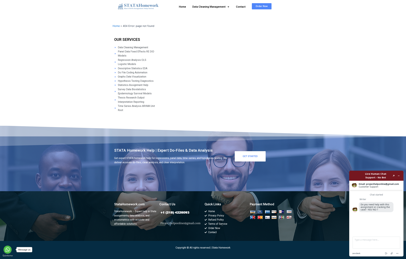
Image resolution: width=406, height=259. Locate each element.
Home (182, 6)
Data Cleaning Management (209, 6)
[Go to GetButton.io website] (8, 256)
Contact (241, 6)
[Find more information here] (376, 213)
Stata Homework (221, 247)
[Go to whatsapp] (8, 250)
